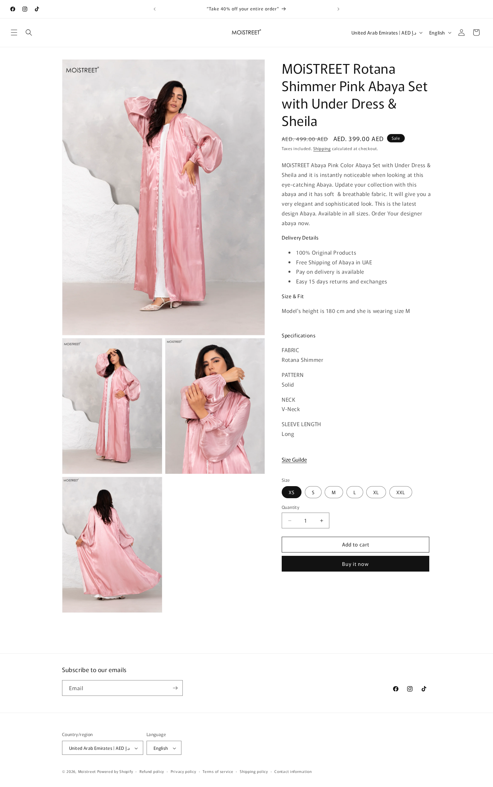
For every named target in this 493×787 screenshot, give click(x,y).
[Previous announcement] (154, 9)
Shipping (322, 148)
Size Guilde (294, 459)
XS (291, 492)
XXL (400, 492)
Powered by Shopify (115, 771)
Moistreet (87, 771)
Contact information (293, 771)
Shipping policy (254, 771)
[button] (14, 32)
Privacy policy (183, 771)
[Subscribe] (175, 688)
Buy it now (355, 563)
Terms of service (218, 771)
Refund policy (152, 771)
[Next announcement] (338, 9)
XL (376, 492)
